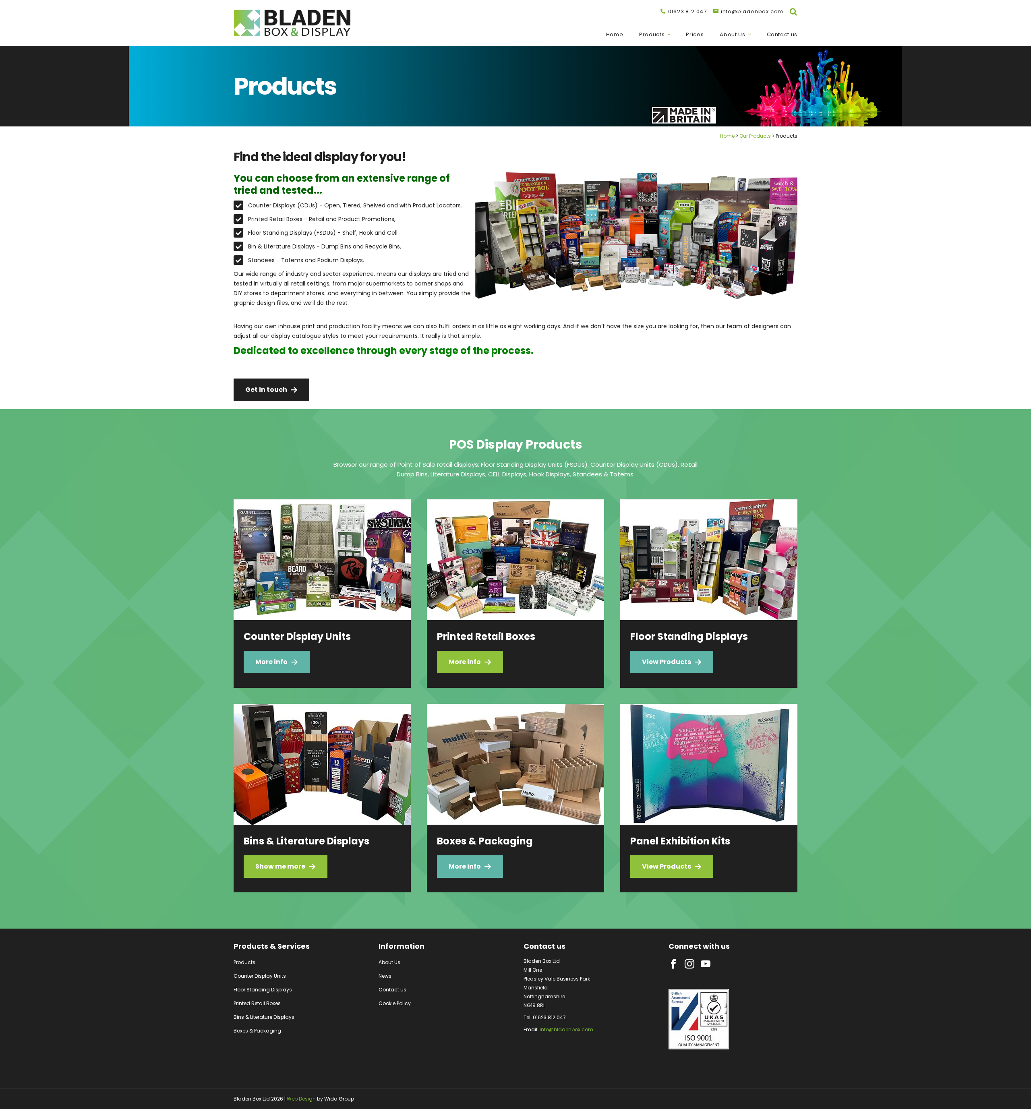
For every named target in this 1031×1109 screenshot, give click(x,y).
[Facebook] (673, 964)
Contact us (782, 34)
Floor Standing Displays (263, 989)
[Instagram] (689, 964)
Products (652, 34)
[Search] (793, 11)
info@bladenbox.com (566, 1029)
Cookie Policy (395, 1003)
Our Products (755, 135)
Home (614, 34)
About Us (732, 34)
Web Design (301, 1098)
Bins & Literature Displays (264, 1017)
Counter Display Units (260, 975)
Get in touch (266, 389)
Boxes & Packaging (257, 1030)
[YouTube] (705, 964)
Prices (695, 34)
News (385, 975)
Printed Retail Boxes (257, 1003)
